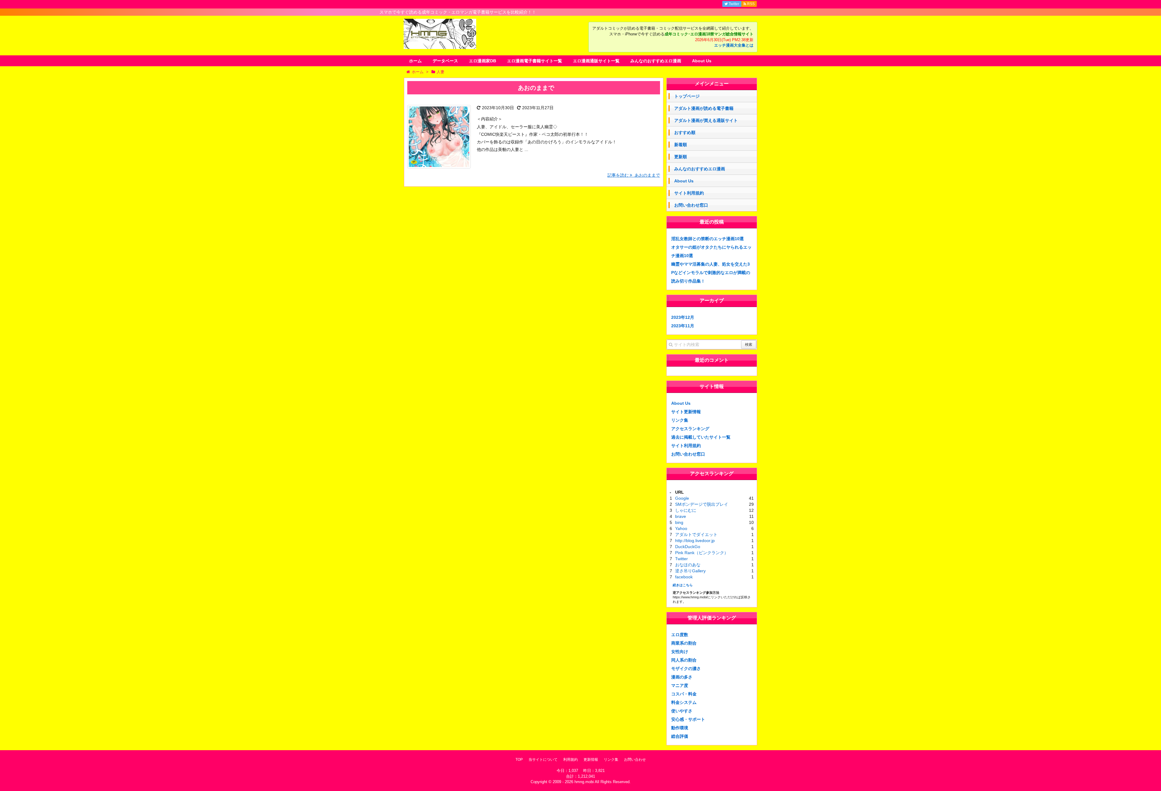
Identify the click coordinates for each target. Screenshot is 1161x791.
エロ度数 (679, 634)
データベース (445, 60)
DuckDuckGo (687, 546)
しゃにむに (685, 510)
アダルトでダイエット (696, 534)
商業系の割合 (684, 643)
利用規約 (570, 759)
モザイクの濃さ (686, 668)
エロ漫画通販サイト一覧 (596, 60)
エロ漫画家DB (482, 60)
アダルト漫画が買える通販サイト (706, 120)
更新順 (680, 157)
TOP (519, 759)
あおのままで (536, 87)
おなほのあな (688, 564)
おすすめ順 (684, 132)
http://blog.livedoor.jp (695, 540)
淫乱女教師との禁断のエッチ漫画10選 (707, 238)
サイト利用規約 (689, 193)
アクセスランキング (690, 428)
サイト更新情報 (686, 411)
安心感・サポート (688, 719)
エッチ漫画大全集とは (733, 45)
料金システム (684, 702)
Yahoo (681, 528)
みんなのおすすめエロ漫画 (655, 60)
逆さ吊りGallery (690, 570)
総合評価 (679, 736)
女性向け (679, 651)
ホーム (415, 60)
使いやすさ (681, 710)
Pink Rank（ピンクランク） (701, 552)
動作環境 (679, 727)
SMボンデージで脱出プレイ (701, 504)
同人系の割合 (684, 660)
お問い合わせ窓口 (691, 205)
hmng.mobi (584, 782)
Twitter (681, 558)
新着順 (680, 144)
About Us (701, 60)
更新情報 (591, 759)
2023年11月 (682, 325)
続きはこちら (683, 585)
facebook (684, 576)
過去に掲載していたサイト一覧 (700, 437)
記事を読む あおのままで (633, 175)
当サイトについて (543, 759)
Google (682, 498)
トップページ (687, 96)
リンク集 (679, 420)
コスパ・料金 (684, 693)
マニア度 (679, 685)
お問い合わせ (635, 759)
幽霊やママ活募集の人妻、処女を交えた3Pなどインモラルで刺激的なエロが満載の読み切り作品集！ (710, 272)
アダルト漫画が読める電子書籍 (703, 108)
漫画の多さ (681, 677)
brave (680, 516)
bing (679, 522)
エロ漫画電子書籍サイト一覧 (534, 60)
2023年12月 (682, 317)
